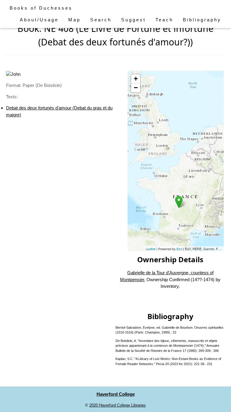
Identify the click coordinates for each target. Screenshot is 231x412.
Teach (164, 19)
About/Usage (39, 19)
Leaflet (151, 248)
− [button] (136, 87)
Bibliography (202, 19)
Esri (179, 248)
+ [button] (136, 78)
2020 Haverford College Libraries (117, 405)
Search (101, 19)
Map (74, 19)
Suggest (133, 19)
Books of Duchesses (41, 8)
